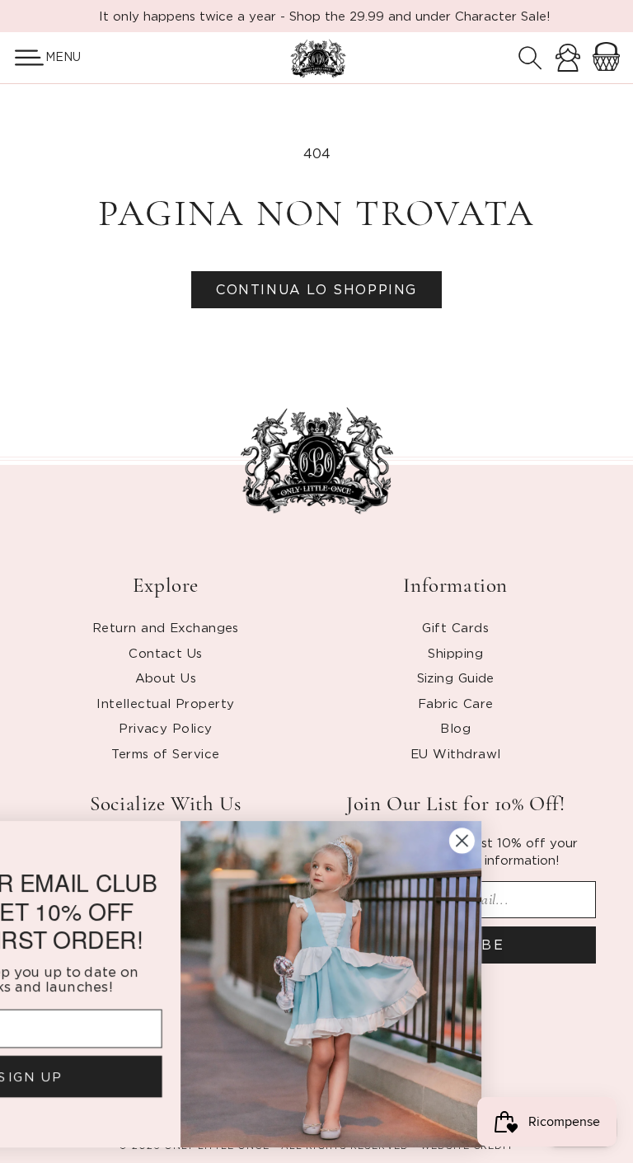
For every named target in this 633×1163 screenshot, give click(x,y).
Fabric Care (456, 703)
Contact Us (166, 652)
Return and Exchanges (165, 627)
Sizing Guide (456, 677)
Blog (455, 727)
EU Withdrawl (455, 753)
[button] (22, 57)
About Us (166, 677)
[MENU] (22, 57)
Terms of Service (165, 753)
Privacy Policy (165, 727)
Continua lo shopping (316, 289)
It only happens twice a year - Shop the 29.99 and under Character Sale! (325, 15)
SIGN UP (166, 1074)
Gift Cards (455, 627)
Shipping (455, 652)
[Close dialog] (598, 840)
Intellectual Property (165, 703)
